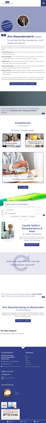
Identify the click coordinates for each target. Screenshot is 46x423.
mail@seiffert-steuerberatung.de (11, 366)
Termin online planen (31, 244)
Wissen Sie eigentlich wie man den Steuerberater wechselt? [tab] (23, 263)
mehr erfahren (23, 187)
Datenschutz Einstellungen (33, 366)
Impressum (28, 362)
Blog (26, 359)
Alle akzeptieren (24, 216)
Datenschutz (28, 364)
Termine (24, 421)
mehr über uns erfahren (23, 320)
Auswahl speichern (15, 216)
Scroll (23, 30)
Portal (37, 421)
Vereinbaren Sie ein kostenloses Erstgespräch (23, 83)
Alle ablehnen (32, 216)
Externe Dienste (12, 213)
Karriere (27, 357)
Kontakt (11, 421)
